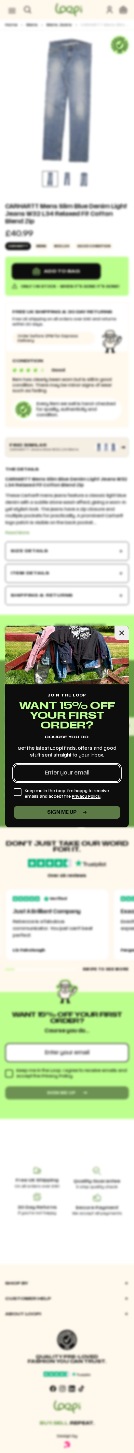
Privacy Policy (86, 796)
